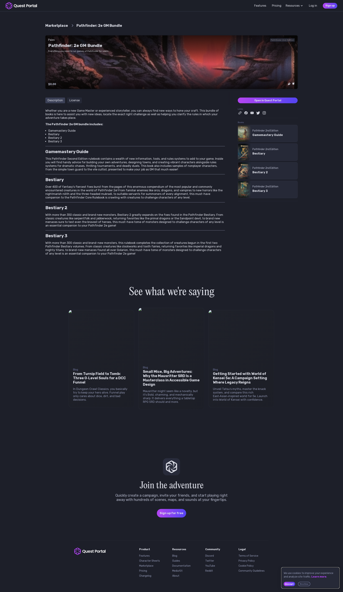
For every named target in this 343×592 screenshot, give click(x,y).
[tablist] (139, 98)
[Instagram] (264, 113)
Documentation (181, 565)
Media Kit (177, 570)
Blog (174, 555)
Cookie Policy (246, 565)
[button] (171, 466)
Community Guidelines (251, 570)
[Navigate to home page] (21, 5)
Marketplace (146, 565)
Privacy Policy (246, 560)
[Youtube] (252, 113)
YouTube (210, 565)
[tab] (55, 100)
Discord (209, 555)
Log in (313, 5)
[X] (258, 113)
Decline (304, 584)
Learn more (318, 576)
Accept (289, 584)
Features (144, 555)
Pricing (143, 570)
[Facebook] (246, 113)
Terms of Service (248, 555)
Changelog (145, 575)
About (175, 575)
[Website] (240, 113)
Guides (176, 560)
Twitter (209, 560)
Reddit (209, 570)
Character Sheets (149, 560)
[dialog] (310, 577)
